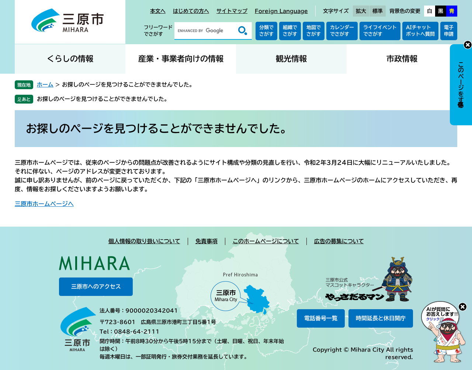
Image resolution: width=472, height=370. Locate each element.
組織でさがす (290, 30)
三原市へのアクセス (96, 286)
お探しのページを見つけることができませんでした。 (103, 99)
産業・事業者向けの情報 (180, 59)
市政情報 (401, 59)
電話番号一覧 (320, 318)
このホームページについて (266, 241)
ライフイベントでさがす (380, 30)
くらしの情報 (70, 59)
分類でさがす (266, 30)
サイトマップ (231, 11)
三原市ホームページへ (44, 204)
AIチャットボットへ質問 (420, 30)
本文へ (158, 11)
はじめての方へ (191, 11)
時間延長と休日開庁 (381, 318)
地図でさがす (313, 30)
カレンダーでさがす (342, 30)
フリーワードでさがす (158, 30)
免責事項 (206, 241)
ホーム (45, 84)
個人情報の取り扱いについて (144, 241)
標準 (377, 11)
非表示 (468, 45)
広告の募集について (339, 241)
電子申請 (449, 30)
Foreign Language (281, 11)
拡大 (361, 11)
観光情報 (291, 59)
